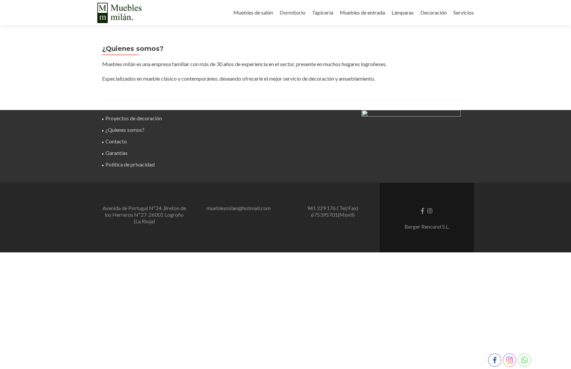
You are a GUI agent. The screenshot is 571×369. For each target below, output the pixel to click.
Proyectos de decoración (133, 118)
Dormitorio (292, 12)
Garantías (116, 153)
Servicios (463, 12)
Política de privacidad (130, 164)
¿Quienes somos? (124, 130)
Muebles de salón (253, 12)
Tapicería (322, 12)
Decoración (433, 12)
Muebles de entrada (362, 12)
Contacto (116, 141)
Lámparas (403, 12)
